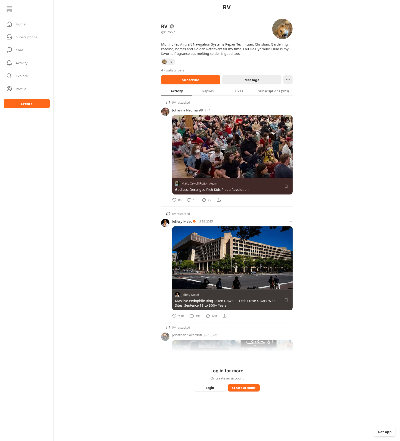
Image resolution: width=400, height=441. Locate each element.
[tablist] (227, 91)
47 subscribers (172, 70)
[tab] (176, 91)
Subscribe (190, 79)
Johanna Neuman (186, 110)
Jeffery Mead (182, 221)
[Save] (286, 186)
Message (251, 79)
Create (27, 103)
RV (174, 102)
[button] (27, 24)
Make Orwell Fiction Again (199, 183)
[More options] (290, 110)
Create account (244, 388)
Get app (385, 431)
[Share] (219, 200)
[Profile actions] (288, 79)
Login (210, 388)
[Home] (9, 9)
